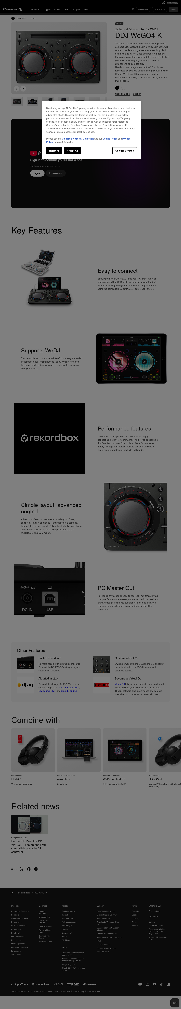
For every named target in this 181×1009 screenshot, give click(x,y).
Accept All (72, 150)
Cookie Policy (110, 138)
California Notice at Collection (78, 138)
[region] (91, 130)
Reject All (54, 150)
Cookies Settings (124, 150)
